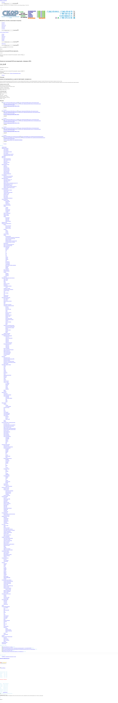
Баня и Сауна (3, 157)
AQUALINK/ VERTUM (9, 398)
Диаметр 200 (7, 347)
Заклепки (5, 371)
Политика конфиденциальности (4, 658)
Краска (5, 281)
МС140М (7, 482)
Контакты (3, 37)
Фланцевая (7, 202)
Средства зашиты (6, 598)
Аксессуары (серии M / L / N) (8, 179)
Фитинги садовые (6, 533)
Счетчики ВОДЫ (6, 518)
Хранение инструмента (7, 333)
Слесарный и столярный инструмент (9, 305)
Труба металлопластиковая (7, 394)
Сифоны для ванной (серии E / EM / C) (9, 187)
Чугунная (5, 355)
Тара (4, 291)
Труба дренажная (6, 560)
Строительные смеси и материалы (8, 289)
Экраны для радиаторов (9, 486)
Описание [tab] (3, 75)
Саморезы (5, 377)
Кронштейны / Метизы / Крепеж (6, 364)
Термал (7, 457)
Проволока (5, 376)
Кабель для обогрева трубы (7, 427)
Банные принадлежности (7, 158)
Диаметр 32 (7, 339)
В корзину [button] (5, 118)
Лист (4, 409)
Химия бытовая (6, 296)
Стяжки (7, 386)
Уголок (5, 420)
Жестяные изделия (4, 222)
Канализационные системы (5, 334)
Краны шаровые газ (6, 269)
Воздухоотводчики (8, 236)
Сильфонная (7, 494)
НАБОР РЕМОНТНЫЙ (7, 577)
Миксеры (7, 328)
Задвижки (5, 229)
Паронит (7, 628)
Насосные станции (6, 430)
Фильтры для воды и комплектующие (7, 636)
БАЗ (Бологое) (8, 261)
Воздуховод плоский (6, 170)
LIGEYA (5, 570)
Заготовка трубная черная (7, 582)
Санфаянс (5, 547)
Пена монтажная (6, 626)
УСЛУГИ (3, 635)
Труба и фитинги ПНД (5, 599)
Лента (4, 303)
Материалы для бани (6, 162)
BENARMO (7, 449)
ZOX (6, 260)
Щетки (6, 324)
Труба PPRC (5, 510)
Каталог (3, 35)
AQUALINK (7, 247)
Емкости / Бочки (6, 525)
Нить (4, 622)
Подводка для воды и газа (5, 487)
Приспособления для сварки (8, 554)
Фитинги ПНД (6, 604)
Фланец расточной (8, 221)
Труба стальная (6, 415)
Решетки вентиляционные (7, 173)
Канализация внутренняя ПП (8, 335)
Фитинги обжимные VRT (7, 590)
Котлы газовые (6, 195)
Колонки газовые (6, 194)
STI (6, 254)
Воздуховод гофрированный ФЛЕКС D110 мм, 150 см (11, 131)
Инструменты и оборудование (6, 297)
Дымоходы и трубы (6, 193)
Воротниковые (8, 217)
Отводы (5, 206)
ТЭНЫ (3, 605)
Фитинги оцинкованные (7, 591)
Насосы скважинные (6, 435)
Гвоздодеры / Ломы (8, 309)
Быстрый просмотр (36, 102)
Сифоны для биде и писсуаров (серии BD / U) (10, 186)
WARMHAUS (7, 474)
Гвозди (5, 369)
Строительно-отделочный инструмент (9, 325)
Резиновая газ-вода (8, 493)
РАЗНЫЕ (7, 267)
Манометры (5, 517)
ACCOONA (5, 563)
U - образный (7, 383)
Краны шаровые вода (7, 246)
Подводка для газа (6, 489)
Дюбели (5, 370)
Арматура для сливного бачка (8, 540)
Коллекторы (3, 356)
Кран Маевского (6, 243)
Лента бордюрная (6, 615)
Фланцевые (7, 268)
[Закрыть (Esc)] (2, 701)
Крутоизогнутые (8, 209)
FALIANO (7, 450)
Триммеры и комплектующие (8, 532)
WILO (6, 442)
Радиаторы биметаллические (8, 458)
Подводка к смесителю (7, 495)
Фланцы (5, 216)
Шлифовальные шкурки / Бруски (8, 155)
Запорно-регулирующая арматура (6, 223)
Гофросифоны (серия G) (7, 180)
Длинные (7, 207)
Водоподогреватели (6, 445)
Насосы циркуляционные (7, 436)
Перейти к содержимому (3, 0)
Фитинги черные (6, 592)
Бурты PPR (5, 497)
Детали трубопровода (5, 199)
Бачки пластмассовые (7, 541)
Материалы (5, 621)
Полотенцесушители (5, 512)
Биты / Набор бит (6, 298)
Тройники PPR (6, 509)
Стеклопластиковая (8, 406)
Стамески (7, 320)
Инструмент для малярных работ (10, 326)
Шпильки (5, 391)
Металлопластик (4, 392)
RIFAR (6, 452)
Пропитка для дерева (6, 283)
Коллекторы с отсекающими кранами (9, 361)
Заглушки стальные (6, 200)
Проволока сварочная (7, 555)
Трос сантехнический (7, 354)
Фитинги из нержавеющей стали (8, 585)
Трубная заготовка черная (7, 583)
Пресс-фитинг (6, 393)
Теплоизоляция (6, 634)
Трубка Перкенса (6, 523)
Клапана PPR (5, 501)
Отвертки (7, 317)
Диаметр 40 (7, 340)
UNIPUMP (5, 574)
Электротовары (4, 643)
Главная (3, 34)
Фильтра (5, 641)
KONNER (7, 451)
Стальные (7, 231)
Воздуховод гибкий (12, 104)
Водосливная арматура (5, 178)
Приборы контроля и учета (5, 516)
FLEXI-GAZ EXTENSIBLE (9, 490)
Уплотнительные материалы (6, 606)
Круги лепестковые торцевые (8, 151)
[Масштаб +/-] (0, 701)
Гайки (4, 368)
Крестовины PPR (6, 504)
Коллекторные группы (7, 357)
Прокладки (5, 627)
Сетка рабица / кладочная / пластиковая (9, 530)
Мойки (5, 546)
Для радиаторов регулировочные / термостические (13, 237)
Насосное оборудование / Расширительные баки (8, 422)
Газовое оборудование (5, 188)
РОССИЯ (5, 578)
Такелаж (5, 379)
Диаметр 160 (7, 346)
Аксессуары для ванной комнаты (8, 538)
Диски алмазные (6, 149)
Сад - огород (3, 524)
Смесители (3, 562)
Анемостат (11, 73)
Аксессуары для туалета (7, 539)
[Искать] (13, 47)
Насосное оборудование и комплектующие (10, 429)
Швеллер (5, 421)
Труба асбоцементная (7, 413)
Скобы (4, 378)
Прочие (7, 230)
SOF (6, 253)
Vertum (6, 400)
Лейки (4, 526)
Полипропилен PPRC (5, 496)
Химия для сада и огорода (7, 534)
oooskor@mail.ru (5, 692)
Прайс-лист (3, 36)
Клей (4, 611)
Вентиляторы (5, 166)
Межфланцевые (8, 201)
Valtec (6, 399)
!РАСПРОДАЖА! (4, 147)
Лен (4, 613)
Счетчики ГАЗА (6, 519)
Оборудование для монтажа (7, 304)
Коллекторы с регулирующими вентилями (9, 362)
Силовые (7, 385)
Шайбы (5, 390)
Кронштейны (5, 372)
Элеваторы (5, 276)
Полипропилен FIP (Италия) (8, 508)
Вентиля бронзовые (8, 225)
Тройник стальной (6, 215)
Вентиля (5, 224)
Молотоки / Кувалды (8, 312)
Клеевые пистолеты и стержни (10, 327)
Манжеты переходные (7, 350)
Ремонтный (7, 384)
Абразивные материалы (5, 148)
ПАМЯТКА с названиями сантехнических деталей (9, 656)
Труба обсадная (6, 561)
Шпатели (7, 331)
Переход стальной (6, 214)
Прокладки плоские (8, 629)
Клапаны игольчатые (8, 239)
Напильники (7, 313)
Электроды (5, 556)
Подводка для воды (6, 488)
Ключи (5, 302)
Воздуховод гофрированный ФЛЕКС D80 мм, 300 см (11, 114)
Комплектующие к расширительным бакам (10, 428)
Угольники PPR (6, 511)
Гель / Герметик (6, 607)
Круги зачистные (6, 150)
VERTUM (7, 259)
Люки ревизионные (6, 171)
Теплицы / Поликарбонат (7, 531)
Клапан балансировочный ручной (10, 238)
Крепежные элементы (7, 545)
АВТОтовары (4, 156)
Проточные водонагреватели (8, 177)
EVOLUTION (7, 460)
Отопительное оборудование (6, 444)
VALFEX (7, 467)
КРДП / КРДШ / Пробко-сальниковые (11, 265)
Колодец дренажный (6, 348)
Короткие (7, 208)
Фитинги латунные (8, 589)
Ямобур (7, 332)
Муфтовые (7, 273)
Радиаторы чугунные (6, 475)
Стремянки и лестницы (7, 288)
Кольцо (5, 612)
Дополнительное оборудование (8, 192)
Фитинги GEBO (6, 584)
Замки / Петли (6, 280)
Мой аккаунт (4, 43)
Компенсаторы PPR (6, 502)
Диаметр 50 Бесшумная (9, 342)
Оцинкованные (8, 210)
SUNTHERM (7, 438)
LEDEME (5, 569)
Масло (4, 619)
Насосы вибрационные (7, 431)
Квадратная (7, 416)
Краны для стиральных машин (8, 245)
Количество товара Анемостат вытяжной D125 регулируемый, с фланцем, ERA (11, 54)
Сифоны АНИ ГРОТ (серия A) (8, 185)
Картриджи (5, 637)
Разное (6, 401)
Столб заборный (6, 412)
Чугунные (7, 232)
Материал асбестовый (7, 620)
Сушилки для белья (6, 290)
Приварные (7, 266)
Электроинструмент (4, 642)
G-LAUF (5, 567)
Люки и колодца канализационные (8, 349)
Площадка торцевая (12, 138)
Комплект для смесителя (7, 503)
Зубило (7, 311)
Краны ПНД (5, 600)
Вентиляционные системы (17, 73)
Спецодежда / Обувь (6, 597)
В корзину (2, 72)
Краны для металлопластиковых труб (9, 244)
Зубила (6, 310)
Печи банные (5, 163)
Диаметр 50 (7, 341)
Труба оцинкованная (6, 414)
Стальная (7, 405)
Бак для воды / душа (6, 423)
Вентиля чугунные (8, 228)
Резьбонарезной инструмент (9, 319)
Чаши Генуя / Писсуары (7, 548)
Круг (4, 408)
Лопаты (5, 282)
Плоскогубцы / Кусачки (9, 318)
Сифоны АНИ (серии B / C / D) (8, 184)
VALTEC (7, 258)
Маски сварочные (6, 553)
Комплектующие (6, 363)
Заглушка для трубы (6, 407)
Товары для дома (6, 295)
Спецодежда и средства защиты (6, 593)
